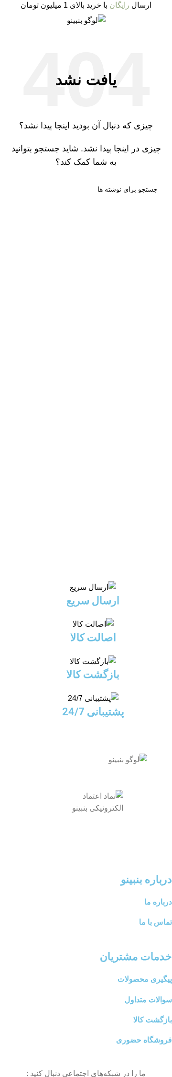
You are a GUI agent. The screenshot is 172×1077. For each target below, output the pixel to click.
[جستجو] (18, 189)
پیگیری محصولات (145, 979)
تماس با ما (155, 922)
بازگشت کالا (152, 1019)
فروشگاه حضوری (144, 1039)
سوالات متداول (148, 999)
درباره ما (158, 901)
